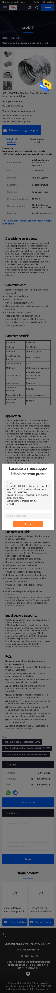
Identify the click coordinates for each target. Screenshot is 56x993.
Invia (28, 524)
